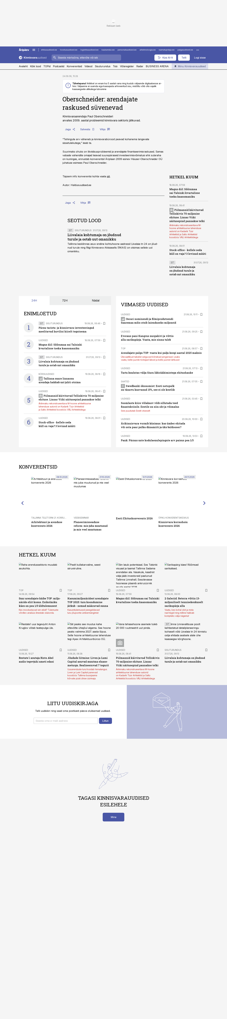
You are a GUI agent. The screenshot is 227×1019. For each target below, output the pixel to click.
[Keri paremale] (204, 503)
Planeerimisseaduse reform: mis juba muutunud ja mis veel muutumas (91, 525)
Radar (139, 66)
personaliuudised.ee (127, 50)
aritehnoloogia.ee (148, 50)
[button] (66, 721)
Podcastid (58, 66)
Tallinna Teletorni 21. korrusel (49, 517)
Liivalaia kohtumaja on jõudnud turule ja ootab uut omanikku (94, 237)
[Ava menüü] (34, 50)
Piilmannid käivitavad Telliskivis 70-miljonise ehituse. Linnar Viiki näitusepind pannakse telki (138, 661)
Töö (115, 66)
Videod (88, 66)
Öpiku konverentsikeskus (173, 517)
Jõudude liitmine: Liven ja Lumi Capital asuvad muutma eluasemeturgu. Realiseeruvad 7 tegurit (88, 661)
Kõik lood (35, 66)
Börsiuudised (46, 374)
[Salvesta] (104, 323)
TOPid (46, 66)
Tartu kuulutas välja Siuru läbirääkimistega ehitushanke (157, 372)
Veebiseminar (81, 517)
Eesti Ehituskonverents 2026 (134, 518)
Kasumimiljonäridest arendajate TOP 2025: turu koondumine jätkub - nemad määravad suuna (88, 602)
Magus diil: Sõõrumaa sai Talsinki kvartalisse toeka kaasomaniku (184, 193)
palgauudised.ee (185, 50)
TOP (123, 348)
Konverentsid (74, 66)
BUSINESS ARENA (157, 66)
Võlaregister (127, 66)
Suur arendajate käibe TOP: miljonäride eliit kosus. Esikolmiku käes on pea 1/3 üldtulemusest (40, 602)
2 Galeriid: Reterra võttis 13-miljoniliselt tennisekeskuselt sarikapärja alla (184, 602)
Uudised (43, 340)
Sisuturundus (102, 66)
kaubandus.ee (108, 50)
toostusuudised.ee (68, 50)
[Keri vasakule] (22, 503)
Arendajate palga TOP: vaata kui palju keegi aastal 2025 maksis (161, 352)
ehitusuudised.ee (49, 50)
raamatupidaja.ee (166, 50)
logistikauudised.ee (89, 50)
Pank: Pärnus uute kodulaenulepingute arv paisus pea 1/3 (157, 440)
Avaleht (23, 66)
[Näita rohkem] (197, 50)
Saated (125, 381)
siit (108, 176)
